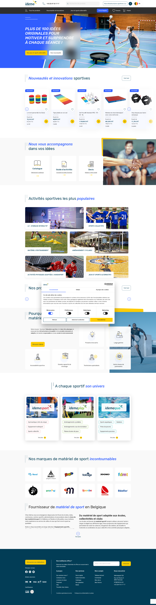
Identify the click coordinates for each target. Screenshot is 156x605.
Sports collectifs (33, 431)
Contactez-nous (60, 578)
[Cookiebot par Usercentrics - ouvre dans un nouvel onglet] (106, 284)
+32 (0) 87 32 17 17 (119, 584)
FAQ (57, 585)
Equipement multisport (35, 427)
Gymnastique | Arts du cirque (37, 422)
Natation (119, 422)
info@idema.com (119, 582)
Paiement (59, 582)
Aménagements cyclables (72, 422)
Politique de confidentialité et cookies (84, 593)
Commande (98, 578)
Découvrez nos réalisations (35, 562)
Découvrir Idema (37, 344)
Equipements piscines (107, 431)
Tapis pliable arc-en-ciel (60, 113)
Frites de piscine (105, 427)
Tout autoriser (101, 319)
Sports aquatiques (106, 422)
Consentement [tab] (53, 289)
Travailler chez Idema (62, 587)
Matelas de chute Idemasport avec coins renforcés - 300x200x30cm (114, 114)
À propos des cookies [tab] (102, 289)
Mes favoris (98, 582)
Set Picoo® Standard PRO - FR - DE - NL (89, 114)
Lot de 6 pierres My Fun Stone (36, 113)
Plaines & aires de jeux (71, 431)
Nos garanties (80, 582)
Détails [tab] (78, 289)
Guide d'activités (80, 578)
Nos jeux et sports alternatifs (36, 53)
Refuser (54, 319)
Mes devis (98, 580)
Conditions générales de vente (64, 593)
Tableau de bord (99, 575)
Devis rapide (79, 575)
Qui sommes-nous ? (62, 575)
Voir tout (126, 78)
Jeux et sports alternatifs (78, 10)
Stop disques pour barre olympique (139, 114)
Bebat (77, 585)
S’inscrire (126, 563)
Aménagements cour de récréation (75, 427)
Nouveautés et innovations (55, 10)
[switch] (69, 313)
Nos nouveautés (56, 53)
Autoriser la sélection (78, 319)
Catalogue (78, 580)
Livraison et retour (61, 580)
